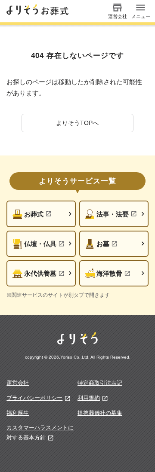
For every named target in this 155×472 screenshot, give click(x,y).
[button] (77, 123)
